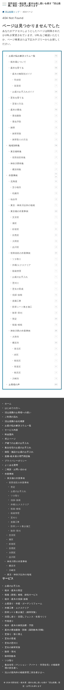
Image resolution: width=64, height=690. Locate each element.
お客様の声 (33, 384)
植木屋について (34, 62)
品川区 (34, 247)
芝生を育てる (34, 97)
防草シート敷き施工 (34, 306)
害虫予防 (34, 121)
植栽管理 (34, 271)
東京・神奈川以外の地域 (34, 205)
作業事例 (33, 175)
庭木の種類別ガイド (34, 73)
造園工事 (34, 301)
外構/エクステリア (34, 265)
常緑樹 (35, 79)
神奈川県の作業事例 (34, 330)
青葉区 (35, 366)
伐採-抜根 (34, 295)
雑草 (34, 127)
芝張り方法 (34, 103)
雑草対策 (34, 133)
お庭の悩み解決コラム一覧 (33, 56)
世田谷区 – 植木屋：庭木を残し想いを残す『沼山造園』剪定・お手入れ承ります (34, 4)
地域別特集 (33, 145)
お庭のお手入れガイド (34, 91)
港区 (34, 223)
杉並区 (34, 229)
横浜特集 (34, 169)
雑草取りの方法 (34, 139)
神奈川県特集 (34, 163)
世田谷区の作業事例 (34, 253)
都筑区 (35, 360)
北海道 (34, 181)
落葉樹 (35, 85)
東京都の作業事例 (34, 211)
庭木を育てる (34, 67)
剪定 (34, 318)
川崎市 (34, 378)
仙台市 (34, 199)
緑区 (35, 354)
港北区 (35, 348)
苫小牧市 (34, 187)
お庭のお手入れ (34, 277)
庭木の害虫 (34, 109)
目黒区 (34, 235)
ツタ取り (34, 259)
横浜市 (34, 342)
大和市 (34, 336)
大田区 (34, 241)
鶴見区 (35, 372)
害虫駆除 (34, 115)
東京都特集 (34, 151)
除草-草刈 (34, 312)
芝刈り (34, 283)
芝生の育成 (34, 289)
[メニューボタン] (4, 4)
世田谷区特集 (34, 157)
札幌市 (34, 193)
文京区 (34, 217)
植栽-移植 (34, 324)
